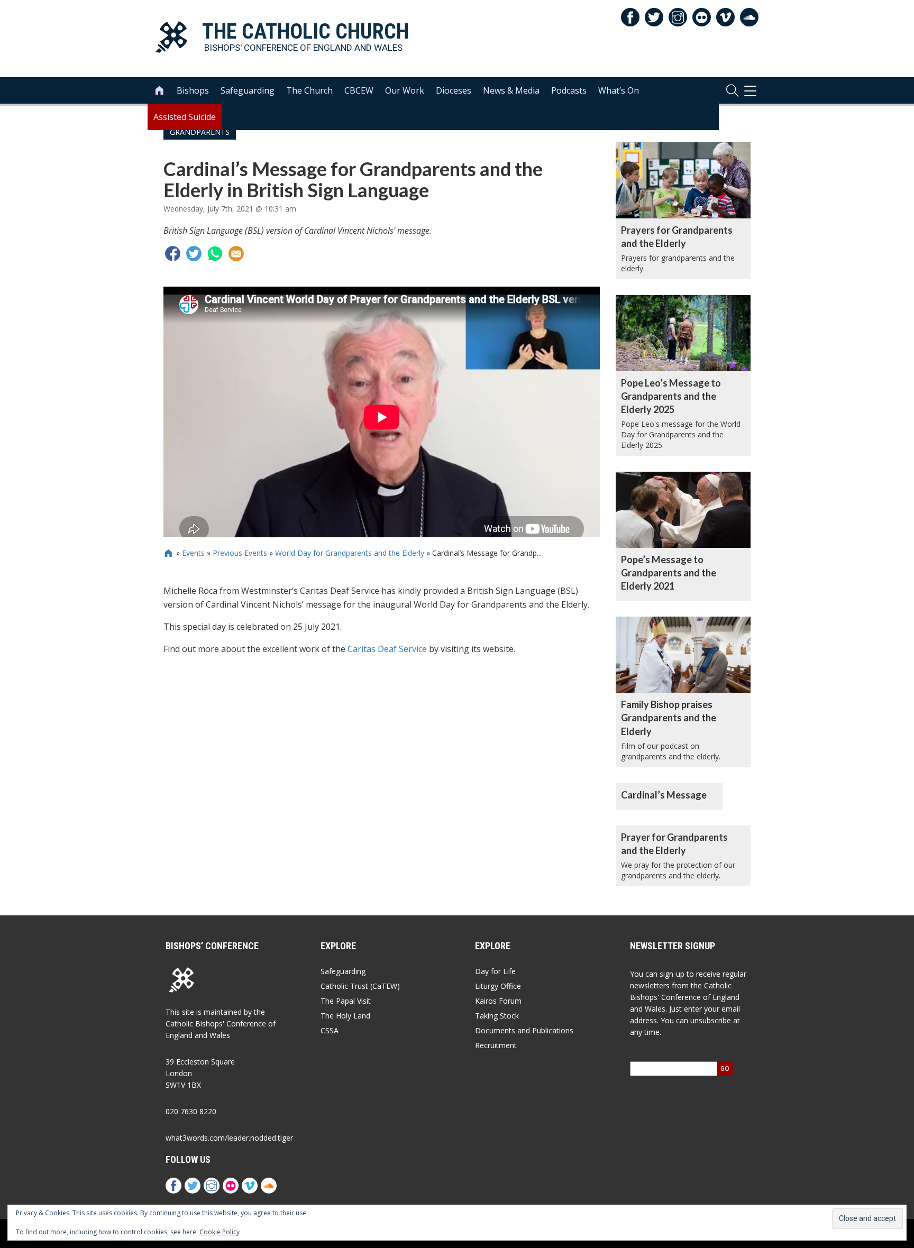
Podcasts (569, 90)
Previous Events (240, 553)
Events (193, 553)
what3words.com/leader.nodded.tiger (229, 1138)
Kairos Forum (498, 1001)
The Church (309, 90)
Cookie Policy (219, 1231)
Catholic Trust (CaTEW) (360, 986)
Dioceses (453, 90)
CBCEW (358, 90)
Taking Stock (497, 1016)
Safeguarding (248, 90)
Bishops (193, 90)
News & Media (511, 90)
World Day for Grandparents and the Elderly (349, 553)
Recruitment (496, 1045)
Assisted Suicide (184, 117)
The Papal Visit (346, 1001)
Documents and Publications (524, 1030)
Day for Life (495, 971)
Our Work (404, 90)
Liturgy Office (498, 986)
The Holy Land (345, 1016)
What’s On (618, 90)
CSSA (330, 1030)
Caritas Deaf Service (387, 649)
